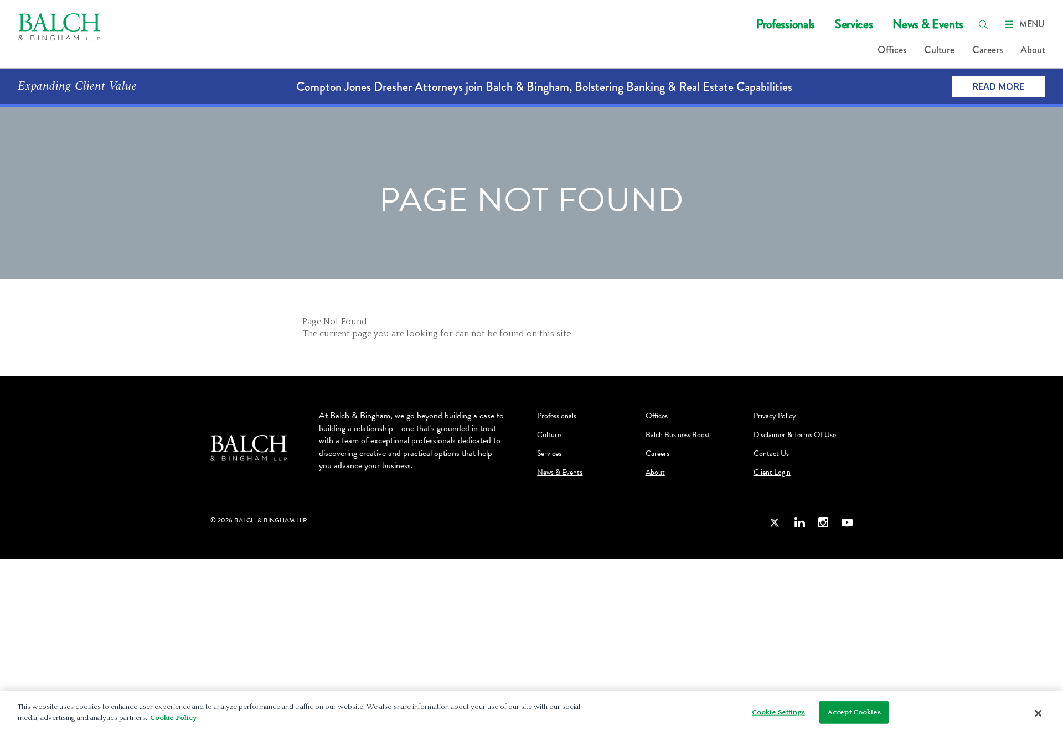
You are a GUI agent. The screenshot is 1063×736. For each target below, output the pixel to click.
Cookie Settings (778, 712)
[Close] (1038, 713)
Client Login (772, 472)
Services (854, 24)
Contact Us (771, 453)
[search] (983, 24)
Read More (998, 86)
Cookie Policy (173, 717)
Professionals (785, 24)
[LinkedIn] (799, 522)
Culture (939, 50)
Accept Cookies (854, 712)
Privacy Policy (775, 416)
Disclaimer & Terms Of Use (795, 434)
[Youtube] (847, 522)
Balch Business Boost (678, 434)
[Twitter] (775, 522)
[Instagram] (823, 522)
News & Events (927, 24)
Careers (987, 50)
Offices (892, 50)
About (1032, 50)
